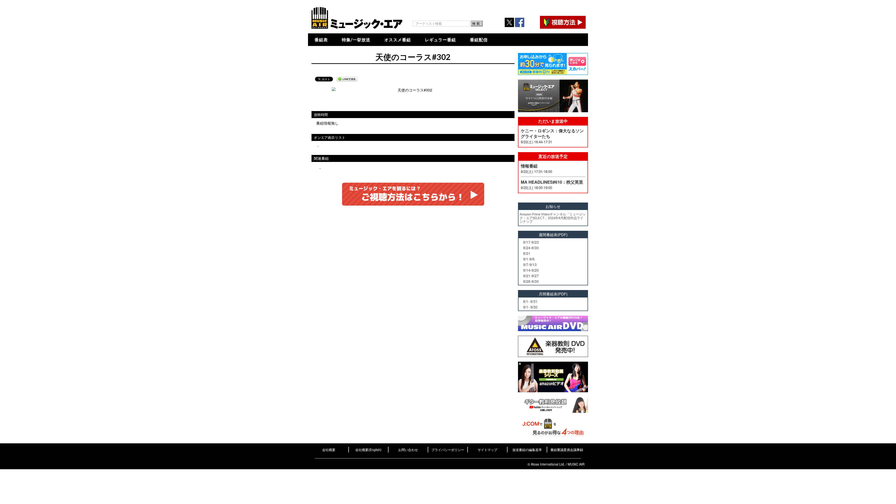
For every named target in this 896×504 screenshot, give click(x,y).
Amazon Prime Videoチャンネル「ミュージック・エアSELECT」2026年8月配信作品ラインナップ (553, 217)
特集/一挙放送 (356, 39)
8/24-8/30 (531, 247)
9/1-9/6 (529, 259)
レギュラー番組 (440, 39)
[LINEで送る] (347, 79)
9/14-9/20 (531, 270)
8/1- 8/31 (530, 301)
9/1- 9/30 (530, 307)
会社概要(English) (368, 449)
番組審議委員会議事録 (566, 449)
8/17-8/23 (531, 242)
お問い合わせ (408, 449)
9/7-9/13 (530, 264)
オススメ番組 (397, 39)
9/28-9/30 (531, 281)
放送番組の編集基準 (527, 449)
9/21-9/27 (531, 275)
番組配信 (479, 39)
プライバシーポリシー (447, 449)
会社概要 (328, 449)
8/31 (526, 253)
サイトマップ (487, 449)
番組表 (321, 39)
